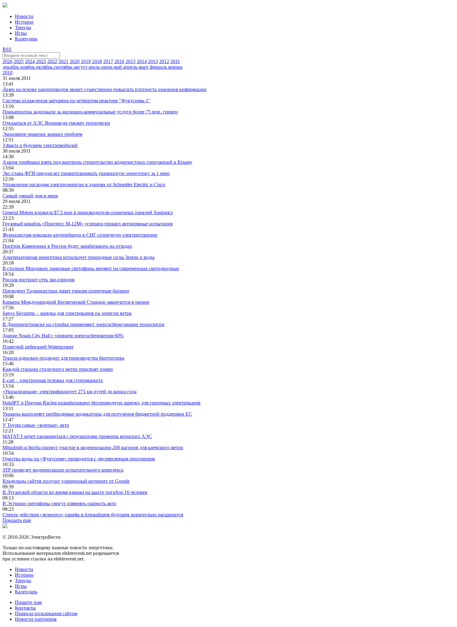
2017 (108, 61)
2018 (97, 61)
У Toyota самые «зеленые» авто (35, 425)
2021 (63, 61)
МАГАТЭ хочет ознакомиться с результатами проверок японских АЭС (77, 436)
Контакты (25, 608)
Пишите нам (28, 602)
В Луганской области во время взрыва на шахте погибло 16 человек (74, 492)
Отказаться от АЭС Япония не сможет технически (56, 123)
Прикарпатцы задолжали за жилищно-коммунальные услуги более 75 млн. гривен (90, 111)
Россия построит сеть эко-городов (38, 279)
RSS (7, 49)
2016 (119, 61)
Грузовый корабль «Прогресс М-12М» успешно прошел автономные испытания (87, 223)
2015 (131, 61)
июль (95, 67)
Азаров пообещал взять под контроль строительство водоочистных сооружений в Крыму (97, 162)
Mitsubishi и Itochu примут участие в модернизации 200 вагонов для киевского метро (92, 447)
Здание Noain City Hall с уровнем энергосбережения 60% (62, 335)
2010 (7, 72)
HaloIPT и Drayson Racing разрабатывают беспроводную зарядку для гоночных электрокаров (101, 402)
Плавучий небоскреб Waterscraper (37, 346)
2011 (175, 61)
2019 (86, 61)
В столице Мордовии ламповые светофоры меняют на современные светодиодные (90, 268)
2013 (153, 61)
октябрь (45, 67)
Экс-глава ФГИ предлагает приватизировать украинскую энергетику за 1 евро (86, 173)
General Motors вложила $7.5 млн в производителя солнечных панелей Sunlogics (87, 212)
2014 (142, 61)
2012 (164, 61)
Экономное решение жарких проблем (42, 134)
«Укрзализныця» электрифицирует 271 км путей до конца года (69, 391)
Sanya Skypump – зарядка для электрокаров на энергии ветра (67, 313)
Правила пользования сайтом (46, 613)
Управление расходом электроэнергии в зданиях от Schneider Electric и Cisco (83, 184)
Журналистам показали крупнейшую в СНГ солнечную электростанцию (79, 234)
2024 (30, 61)
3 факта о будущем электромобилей (40, 145)
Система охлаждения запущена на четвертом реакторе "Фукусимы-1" (76, 100)
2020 (75, 61)
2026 (7, 61)
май (118, 67)
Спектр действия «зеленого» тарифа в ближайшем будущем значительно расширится (92, 514)
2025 (19, 61)
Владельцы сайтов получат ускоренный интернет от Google (66, 481)
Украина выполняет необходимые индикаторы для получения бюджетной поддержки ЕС (97, 414)
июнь (107, 67)
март (144, 67)
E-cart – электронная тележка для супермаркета (52, 380)
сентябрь (64, 67)
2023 (41, 61)
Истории (24, 22)
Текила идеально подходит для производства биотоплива (63, 358)
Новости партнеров (36, 619)
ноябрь (28, 67)
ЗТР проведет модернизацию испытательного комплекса (62, 470)
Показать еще (16, 520)
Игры (21, 33)
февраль (159, 67)
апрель (131, 67)
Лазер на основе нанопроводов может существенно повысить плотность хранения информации (104, 89)
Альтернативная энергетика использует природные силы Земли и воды (78, 257)
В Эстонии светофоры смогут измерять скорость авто (59, 503)
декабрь (11, 67)
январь (175, 67)
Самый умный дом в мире (30, 195)
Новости (24, 16)
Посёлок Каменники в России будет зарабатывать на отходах (67, 246)
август (81, 67)
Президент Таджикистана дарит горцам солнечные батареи (65, 290)
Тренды (23, 27)
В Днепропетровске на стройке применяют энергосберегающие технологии (83, 324)
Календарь (26, 38)
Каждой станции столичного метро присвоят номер (57, 369)
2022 (52, 61)
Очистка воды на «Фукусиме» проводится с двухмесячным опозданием (78, 458)
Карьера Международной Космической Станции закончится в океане (76, 302)
